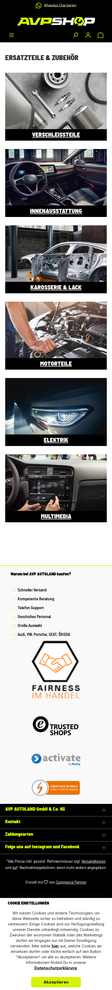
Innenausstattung (56, 211)
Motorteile (56, 364)
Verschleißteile (56, 135)
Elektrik (56, 440)
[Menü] (11, 35)
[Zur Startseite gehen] (56, 21)
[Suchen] (75, 35)
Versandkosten (94, 861)
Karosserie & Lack (56, 287)
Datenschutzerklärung (55, 968)
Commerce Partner (71, 882)
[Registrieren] (88, 35)
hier (55, 946)
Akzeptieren (56, 982)
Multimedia (56, 516)
